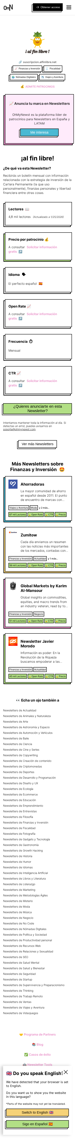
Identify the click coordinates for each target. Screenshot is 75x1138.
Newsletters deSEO (15, 957)
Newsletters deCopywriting (20, 755)
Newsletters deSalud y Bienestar (24, 968)
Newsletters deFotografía (19, 833)
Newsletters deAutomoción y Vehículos (27, 732)
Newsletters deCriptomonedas (22, 766)
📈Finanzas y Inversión (27, 68)
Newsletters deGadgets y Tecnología (26, 839)
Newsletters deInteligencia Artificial (25, 873)
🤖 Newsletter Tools (37, 1064)
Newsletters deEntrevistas (20, 811)
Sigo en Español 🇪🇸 (37, 1124)
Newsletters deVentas (17, 1001)
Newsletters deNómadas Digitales (24, 929)
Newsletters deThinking (18, 990)
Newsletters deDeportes (18, 772)
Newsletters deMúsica (17, 912)
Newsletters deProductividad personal (27, 940)
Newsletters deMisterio (18, 901)
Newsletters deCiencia (17, 744)
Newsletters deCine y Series (21, 749)
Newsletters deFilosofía (18, 816)
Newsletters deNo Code (18, 923)
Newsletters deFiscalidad (19, 828)
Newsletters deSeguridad (19, 973)
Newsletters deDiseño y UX (20, 783)
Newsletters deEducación (19, 800)
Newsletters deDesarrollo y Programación (29, 777)
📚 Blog (37, 1044)
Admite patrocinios (37, 86)
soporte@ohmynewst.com (19, 429)
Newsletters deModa (16, 906)
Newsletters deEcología (18, 788)
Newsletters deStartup (17, 979)
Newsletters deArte (15, 721)
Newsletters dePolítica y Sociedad (25, 934)
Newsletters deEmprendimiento (23, 805)
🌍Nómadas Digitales (24, 77)
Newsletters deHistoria (17, 856)
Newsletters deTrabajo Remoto (23, 996)
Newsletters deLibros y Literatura (24, 878)
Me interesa (39, 132)
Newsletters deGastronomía (21, 844)
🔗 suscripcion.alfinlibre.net (37, 62)
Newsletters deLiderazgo (19, 884)
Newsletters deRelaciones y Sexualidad (28, 951)
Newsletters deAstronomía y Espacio (26, 727)
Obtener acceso (50, 7)
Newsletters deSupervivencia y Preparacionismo (33, 985)
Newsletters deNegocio (18, 917)
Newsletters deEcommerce (20, 794)
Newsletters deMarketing (19, 889)
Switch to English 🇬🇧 (37, 1112)
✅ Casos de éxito (37, 1054)
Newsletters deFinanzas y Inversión (25, 822)
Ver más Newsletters (37, 444)
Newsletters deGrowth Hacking (23, 850)
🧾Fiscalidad (53, 68)
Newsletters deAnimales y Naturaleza (27, 716)
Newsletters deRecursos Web (22, 945)
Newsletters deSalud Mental (21, 962)
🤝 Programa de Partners (37, 1034)
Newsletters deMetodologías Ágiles (25, 895)
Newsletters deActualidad (19, 710)
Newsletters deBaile (16, 738)
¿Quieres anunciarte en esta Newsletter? (37, 408)
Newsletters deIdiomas (18, 867)
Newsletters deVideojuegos (20, 1013)
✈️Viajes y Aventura (52, 77)
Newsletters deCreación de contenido (27, 760)
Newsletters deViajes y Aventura (23, 1007)
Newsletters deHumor (17, 861)
